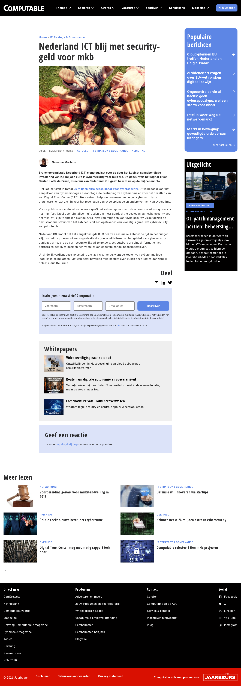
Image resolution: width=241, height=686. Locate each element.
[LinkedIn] (163, 282)
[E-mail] (156, 282)
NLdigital (138, 150)
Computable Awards (17, 611)
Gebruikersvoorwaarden (74, 676)
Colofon (152, 596)
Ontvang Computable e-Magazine (26, 625)
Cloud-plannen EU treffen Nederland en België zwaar (204, 58)
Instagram (231, 625)
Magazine (10, 618)
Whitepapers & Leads (89, 611)
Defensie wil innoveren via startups (182, 492)
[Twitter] (170, 282)
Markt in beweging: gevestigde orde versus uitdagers (206, 133)
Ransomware (12, 653)
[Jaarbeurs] (218, 677)
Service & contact (158, 611)
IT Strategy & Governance (67, 37)
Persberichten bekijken (90, 632)
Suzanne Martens (64, 162)
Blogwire (81, 639)
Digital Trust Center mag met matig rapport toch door (75, 549)
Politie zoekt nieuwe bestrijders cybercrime (71, 519)
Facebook (230, 596)
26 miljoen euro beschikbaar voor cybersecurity (106, 189)
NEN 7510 (10, 660)
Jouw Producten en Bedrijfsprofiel (97, 603)
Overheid (163, 514)
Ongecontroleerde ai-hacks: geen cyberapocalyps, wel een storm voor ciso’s (207, 98)
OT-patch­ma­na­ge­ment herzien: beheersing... (210, 222)
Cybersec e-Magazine (18, 632)
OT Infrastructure (199, 211)
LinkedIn (229, 611)
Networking (48, 486)
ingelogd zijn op (67, 444)
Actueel (82, 150)
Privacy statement (110, 676)
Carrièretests (12, 596)
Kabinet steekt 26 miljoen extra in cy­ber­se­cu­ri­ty (191, 519)
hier (118, 325)
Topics (8, 639)
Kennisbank (11, 603)
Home (43, 37)
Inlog (150, 625)
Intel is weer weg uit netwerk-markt (204, 117)
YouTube (230, 618)
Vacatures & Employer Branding (96, 618)
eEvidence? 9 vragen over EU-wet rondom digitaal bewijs (204, 77)
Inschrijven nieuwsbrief (162, 618)
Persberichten (84, 625)
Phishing (46, 514)
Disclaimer (42, 676)
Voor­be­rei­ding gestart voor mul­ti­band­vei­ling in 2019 (74, 494)
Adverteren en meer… (89, 596)
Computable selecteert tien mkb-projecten (187, 547)
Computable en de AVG (162, 603)
